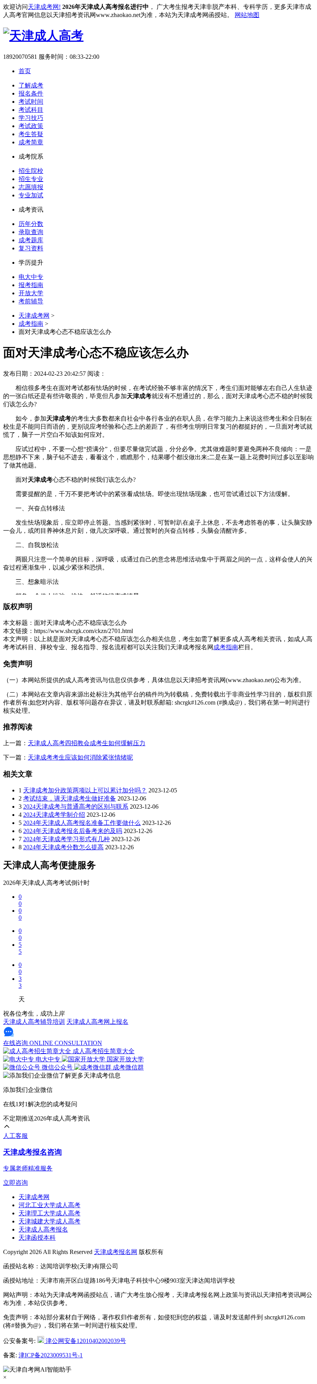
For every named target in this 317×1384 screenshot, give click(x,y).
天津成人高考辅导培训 (34, 1021)
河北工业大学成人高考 (49, 1205)
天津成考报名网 (115, 1252)
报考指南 (31, 285)
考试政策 (31, 126)
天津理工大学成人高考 (49, 1213)
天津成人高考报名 (43, 1229)
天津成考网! (44, 6)
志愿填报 (31, 187)
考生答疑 (31, 134)
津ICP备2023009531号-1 (51, 1355)
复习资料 (31, 248)
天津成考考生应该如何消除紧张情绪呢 (80, 757)
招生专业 (31, 179)
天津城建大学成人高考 (49, 1221)
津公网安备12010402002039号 (85, 1341)
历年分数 (31, 224)
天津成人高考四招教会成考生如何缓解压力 (86, 743)
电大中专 (31, 277)
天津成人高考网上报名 (97, 1021)
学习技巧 (31, 118)
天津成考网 (34, 315)
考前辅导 (31, 301)
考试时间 (31, 101)
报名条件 (31, 93)
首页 (25, 71)
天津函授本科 (37, 1237)
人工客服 (15, 1136)
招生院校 (31, 171)
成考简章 (31, 142)
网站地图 (247, 15)
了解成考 (31, 85)
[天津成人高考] (43, 36)
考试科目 (31, 109)
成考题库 (31, 240)
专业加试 (31, 195)
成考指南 (31, 323)
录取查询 (31, 232)
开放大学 (31, 293)
